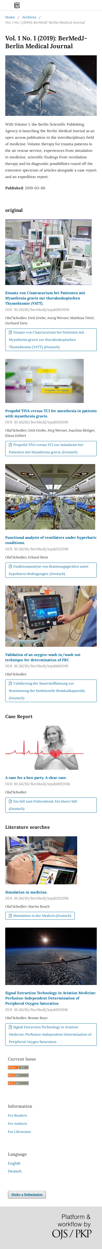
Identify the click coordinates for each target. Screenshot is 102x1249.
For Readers (17, 1115)
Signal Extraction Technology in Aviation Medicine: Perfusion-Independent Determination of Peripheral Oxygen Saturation (50, 1001)
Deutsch (14, 1171)
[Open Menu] (5, 5)
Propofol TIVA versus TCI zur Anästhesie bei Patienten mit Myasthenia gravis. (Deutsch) (46, 448)
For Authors (17, 1123)
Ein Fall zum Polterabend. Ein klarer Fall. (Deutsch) (43, 805)
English (14, 1163)
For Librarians (19, 1131)
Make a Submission (27, 1194)
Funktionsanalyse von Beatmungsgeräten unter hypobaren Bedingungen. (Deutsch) (49, 570)
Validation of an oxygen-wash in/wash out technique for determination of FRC (43, 660)
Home (10, 17)
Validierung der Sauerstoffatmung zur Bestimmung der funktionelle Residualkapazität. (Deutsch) (47, 690)
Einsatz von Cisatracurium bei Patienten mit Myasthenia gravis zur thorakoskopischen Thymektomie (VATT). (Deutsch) (46, 339)
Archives (29, 17)
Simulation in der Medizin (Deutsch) (42, 915)
